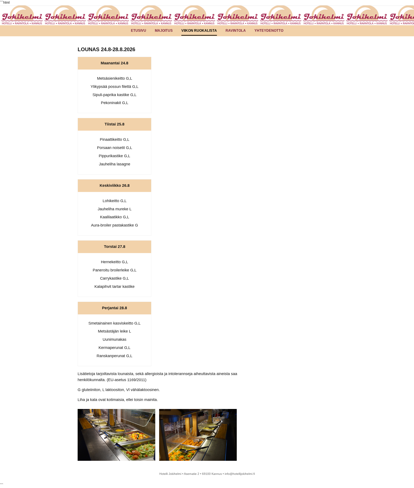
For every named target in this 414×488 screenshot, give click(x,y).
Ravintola (236, 30)
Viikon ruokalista (199, 30)
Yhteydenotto (268, 30)
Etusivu (138, 30)
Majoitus (164, 30)
